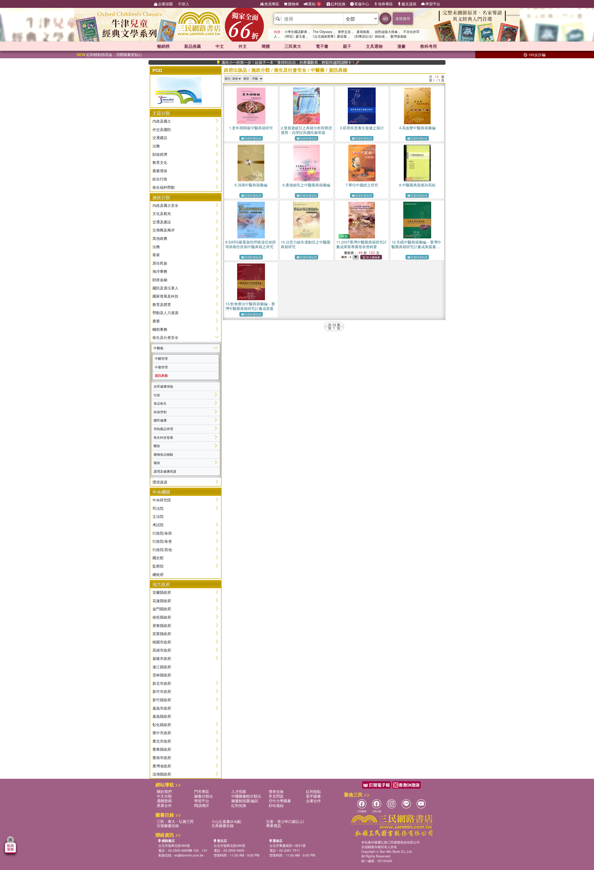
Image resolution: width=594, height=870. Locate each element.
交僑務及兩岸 (163, 230)
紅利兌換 (338, 3)
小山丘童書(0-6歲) (226, 821)
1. (251, 127)
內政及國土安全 (165, 205)
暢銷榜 (163, 46)
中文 (220, 46)
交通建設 (159, 137)
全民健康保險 (163, 386)
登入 (185, 3)
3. (362, 127)
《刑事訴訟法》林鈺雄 (368, 36)
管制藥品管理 (163, 428)
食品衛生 (160, 403)
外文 (243, 46)
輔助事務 (159, 329)
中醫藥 (158, 348)
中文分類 (164, 796)
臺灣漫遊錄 (398, 36)
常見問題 (276, 796)
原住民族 (159, 263)
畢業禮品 (273, 825)
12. (416, 246)
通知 (314, 3)
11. (361, 244)
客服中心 (361, 3)
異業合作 (164, 805)
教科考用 (428, 46)
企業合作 (313, 800)
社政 (157, 395)
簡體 (265, 46)
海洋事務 (159, 271)
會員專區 (271, 3)
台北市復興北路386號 (174, 845)
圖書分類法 (203, 796)
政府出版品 (235, 69)
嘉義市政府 (161, 708)
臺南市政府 (161, 757)
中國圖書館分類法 (246, 796)
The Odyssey (322, 31)
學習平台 (432, 3)
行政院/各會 (162, 541)
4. (417, 127)
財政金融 (159, 279)
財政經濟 (159, 154)
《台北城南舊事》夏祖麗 (329, 36)
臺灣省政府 (161, 766)
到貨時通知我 (253, 138)
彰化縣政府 (161, 724)
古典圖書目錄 (222, 825)
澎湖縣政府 (161, 774)
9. (250, 244)
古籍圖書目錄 (168, 825)
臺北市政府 (161, 741)
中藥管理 (161, 367)
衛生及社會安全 (165, 337)
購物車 (293, 3)
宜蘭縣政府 (161, 592)
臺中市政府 (161, 732)
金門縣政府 (161, 608)
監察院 (158, 566)
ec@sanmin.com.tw (188, 855)
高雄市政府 (161, 650)
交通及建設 (161, 221)
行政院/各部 (162, 533)
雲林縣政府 (161, 675)
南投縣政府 (161, 617)
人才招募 (238, 791)
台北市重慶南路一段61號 (287, 845)
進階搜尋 (402, 18)
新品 (192, 46)
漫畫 (401, 46)
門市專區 (201, 791)
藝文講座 (409, 3)
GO (385, 18)
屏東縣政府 (161, 625)
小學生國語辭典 (295, 31)
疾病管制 (160, 411)
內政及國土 (161, 121)
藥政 (157, 462)
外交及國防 (161, 129)
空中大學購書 (280, 800)
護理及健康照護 (165, 471)
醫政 (157, 445)
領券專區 (385, 3)
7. (361, 185)
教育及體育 (161, 304)
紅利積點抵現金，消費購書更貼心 (109, 54)
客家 (156, 254)
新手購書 (313, 796)
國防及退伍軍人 (165, 288)
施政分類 (260, 69)
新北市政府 (161, 683)
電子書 (322, 46)
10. (305, 244)
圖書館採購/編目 (244, 800)
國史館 (158, 557)
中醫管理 (161, 358)
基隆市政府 (161, 658)
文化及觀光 (161, 213)
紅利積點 (313, 791)
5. (251, 185)
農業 (156, 321)
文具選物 (374, 46)
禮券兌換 (276, 791)
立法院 (158, 516)
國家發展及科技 (165, 296)
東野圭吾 (344, 31)
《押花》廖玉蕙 (294, 36)
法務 (156, 146)
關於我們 (164, 791)
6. (306, 185)
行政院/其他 (162, 549)
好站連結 (276, 805)
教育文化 (159, 162)
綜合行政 (159, 179)
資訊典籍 (161, 375)
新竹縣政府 (161, 699)
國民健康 (160, 420)
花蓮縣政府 (161, 600)
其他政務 (159, 238)
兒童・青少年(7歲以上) (285, 821)
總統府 (158, 574)
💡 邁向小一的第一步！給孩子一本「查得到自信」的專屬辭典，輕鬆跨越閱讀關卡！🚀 (261, 62)
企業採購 (165, 3)
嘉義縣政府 (161, 716)
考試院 (158, 524)
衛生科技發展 (163, 437)
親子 (347, 46)
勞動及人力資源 (165, 312)
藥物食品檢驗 (163, 454)
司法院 (158, 508)
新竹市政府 (161, 691)
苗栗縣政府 (161, 633)
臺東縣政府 (161, 749)
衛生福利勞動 (163, 187)
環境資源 (159, 482)
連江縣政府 (161, 666)
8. (417, 185)
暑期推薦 (362, 31)
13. (250, 306)
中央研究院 (161, 500)
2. (306, 130)
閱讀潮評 (201, 805)
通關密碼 (164, 800)
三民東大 (292, 46)
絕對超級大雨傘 (386, 31)
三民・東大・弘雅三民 (175, 821)
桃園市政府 (161, 642)
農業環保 (159, 170)
